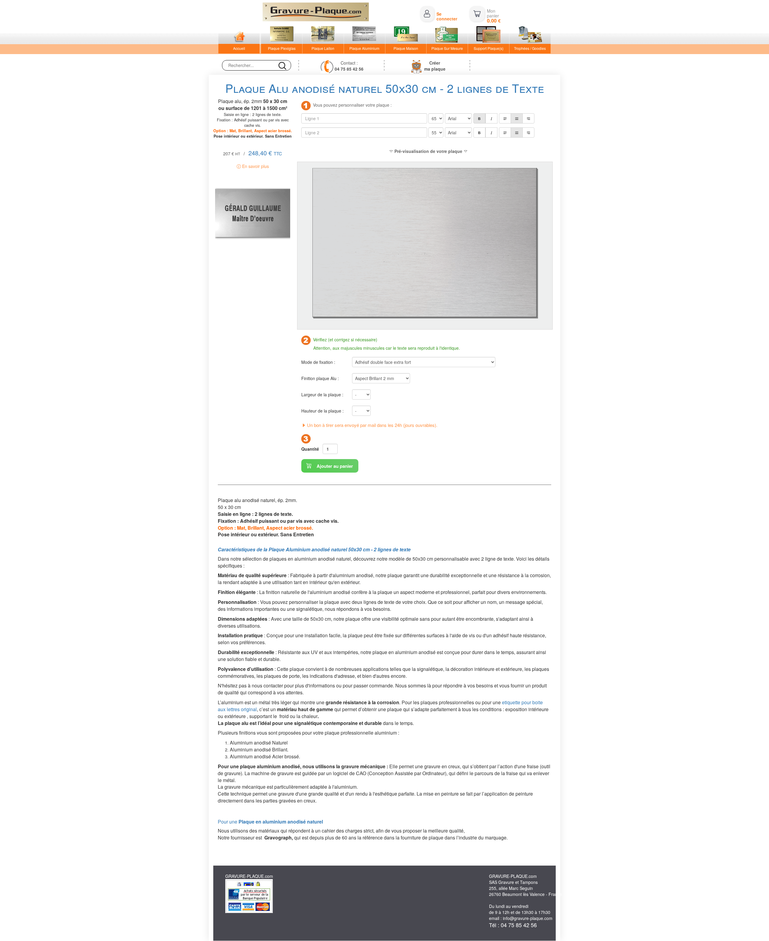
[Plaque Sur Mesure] (447, 35)
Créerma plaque (434, 66)
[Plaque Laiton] (323, 35)
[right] (528, 118)
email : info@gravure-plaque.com (520, 918)
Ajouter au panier (334, 466)
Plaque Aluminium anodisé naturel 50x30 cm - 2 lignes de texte (340, 549)
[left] (505, 118)
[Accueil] (239, 35)
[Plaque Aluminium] (364, 35)
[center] (517, 118)
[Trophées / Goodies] (530, 35)
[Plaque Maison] (406, 35)
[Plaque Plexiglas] (281, 35)
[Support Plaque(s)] (488, 35)
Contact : (349, 66)
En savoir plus (255, 166)
